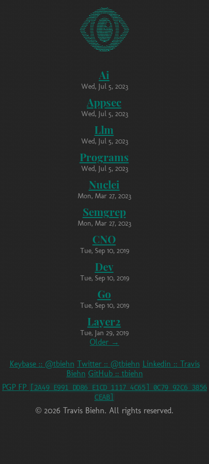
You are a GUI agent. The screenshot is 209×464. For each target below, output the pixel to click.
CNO (104, 239)
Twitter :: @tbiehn (108, 364)
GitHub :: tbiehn (115, 373)
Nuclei (104, 184)
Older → (104, 342)
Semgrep (104, 211)
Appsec (104, 102)
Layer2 (104, 321)
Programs (104, 157)
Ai (104, 74)
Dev (104, 266)
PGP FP (104, 392)
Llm (104, 129)
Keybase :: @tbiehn (42, 364)
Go (104, 294)
